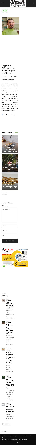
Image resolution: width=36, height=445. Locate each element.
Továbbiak (6, 424)
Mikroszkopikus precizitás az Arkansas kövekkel (10, 410)
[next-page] (6, 193)
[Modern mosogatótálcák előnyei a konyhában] (3, 300)
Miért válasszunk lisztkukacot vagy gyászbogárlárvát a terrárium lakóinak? (10, 185)
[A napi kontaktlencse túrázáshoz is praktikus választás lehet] (3, 322)
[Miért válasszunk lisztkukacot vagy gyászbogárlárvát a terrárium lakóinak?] (3, 349)
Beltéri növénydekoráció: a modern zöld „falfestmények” (10, 383)
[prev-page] (3, 193)
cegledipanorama (8, 79)
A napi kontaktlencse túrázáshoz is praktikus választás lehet (10, 165)
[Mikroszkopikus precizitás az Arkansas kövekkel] (3, 404)
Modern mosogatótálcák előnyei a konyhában (10, 149)
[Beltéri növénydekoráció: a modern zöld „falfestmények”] (3, 377)
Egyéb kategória (10, 145)
